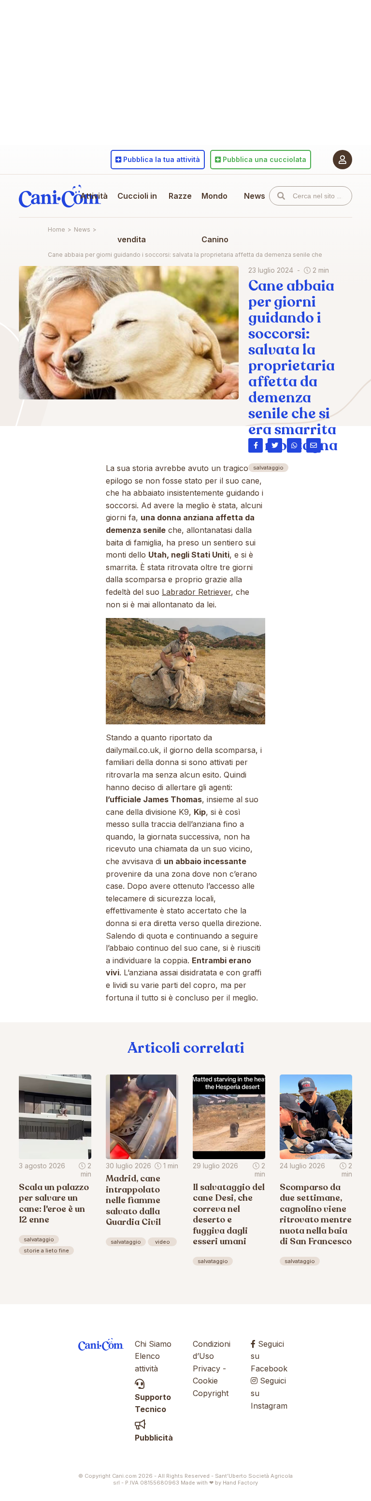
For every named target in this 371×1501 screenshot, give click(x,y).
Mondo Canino (214, 217)
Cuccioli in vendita (137, 217)
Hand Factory (240, 1482)
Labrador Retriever (196, 592)
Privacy (206, 1368)
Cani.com (60, 196)
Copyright (210, 1393)
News (254, 196)
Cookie (205, 1380)
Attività (94, 196)
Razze (180, 196)
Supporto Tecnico (153, 1403)
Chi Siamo (153, 1344)
